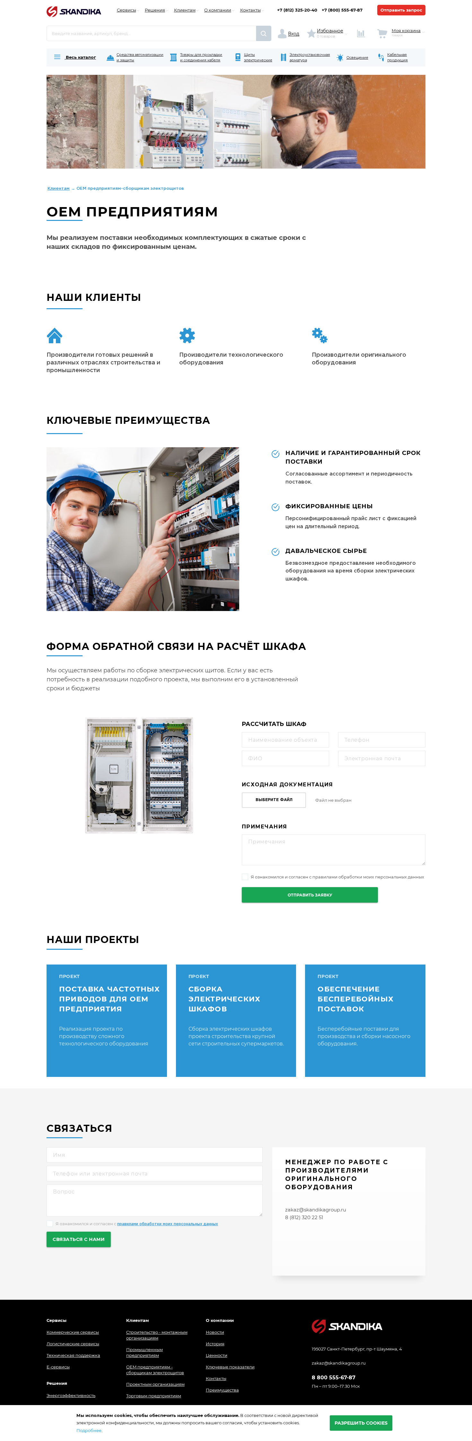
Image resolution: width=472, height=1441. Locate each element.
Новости (215, 1332)
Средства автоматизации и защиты (140, 57)
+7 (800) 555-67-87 (342, 10)
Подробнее (88, 1430)
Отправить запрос (401, 10)
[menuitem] (74, 57)
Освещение (357, 57)
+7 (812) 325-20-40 (297, 10)
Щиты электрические (258, 57)
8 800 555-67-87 (333, 1377)
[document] (236, 1423)
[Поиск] (263, 33)
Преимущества (222, 1390)
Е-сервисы (58, 1366)
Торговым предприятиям (153, 1395)
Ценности (216, 1355)
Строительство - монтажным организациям (157, 1335)
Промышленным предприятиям (144, 1352)
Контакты (216, 1378)
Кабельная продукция (397, 57)
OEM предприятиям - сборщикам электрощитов (155, 1369)
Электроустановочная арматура (310, 57)
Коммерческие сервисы (73, 1332)
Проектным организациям (155, 1384)
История (215, 1343)
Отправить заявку (310, 895)
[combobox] (151, 33)
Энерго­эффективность (71, 1395)
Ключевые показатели (230, 1366)
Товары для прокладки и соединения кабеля (201, 57)
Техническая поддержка (73, 1355)
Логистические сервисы (73, 1343)
